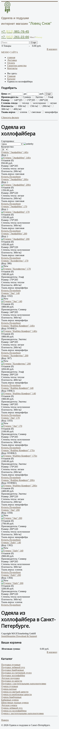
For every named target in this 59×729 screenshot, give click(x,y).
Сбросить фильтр (10, 117)
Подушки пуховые (10, 664)
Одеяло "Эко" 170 (10, 418)
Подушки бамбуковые (12, 670)
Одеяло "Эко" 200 (10, 510)
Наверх (5, 720)
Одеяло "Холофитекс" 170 (14, 260)
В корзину (52, 49)
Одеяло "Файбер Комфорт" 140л (18, 325)
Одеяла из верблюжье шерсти (16, 694)
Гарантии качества (16, 65)
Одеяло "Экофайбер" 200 (14, 233)
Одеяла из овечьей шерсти (14, 691)
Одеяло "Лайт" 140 (11, 542)
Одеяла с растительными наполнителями (22, 713)
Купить (5, 176)
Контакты (12, 68)
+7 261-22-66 (15, 37)
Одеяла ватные (9, 689)
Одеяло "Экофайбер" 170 (14, 206)
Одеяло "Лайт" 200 (11, 575)
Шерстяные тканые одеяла (15, 702)
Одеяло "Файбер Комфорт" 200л (18, 480)
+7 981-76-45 (15, 31)
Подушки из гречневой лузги (16, 672)
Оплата (11, 63)
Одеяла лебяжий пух (12, 708)
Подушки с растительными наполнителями (23, 683)
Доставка (12, 60)
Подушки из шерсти (11, 681)
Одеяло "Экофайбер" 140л (14, 152)
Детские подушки (10, 678)
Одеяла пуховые (9, 686)
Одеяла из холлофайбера (13, 710)
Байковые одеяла (10, 700)
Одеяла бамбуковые (11, 697)
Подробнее (15, 176)
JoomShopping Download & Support (19, 636)
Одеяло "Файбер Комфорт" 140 (17, 388)
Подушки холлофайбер (13, 675)
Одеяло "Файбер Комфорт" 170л (18, 450)
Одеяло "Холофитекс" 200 (14, 355)
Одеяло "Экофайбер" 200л (14, 179)
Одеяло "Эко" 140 (10, 293)
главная (11, 57)
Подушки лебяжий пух (13, 667)
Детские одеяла (9, 705)
